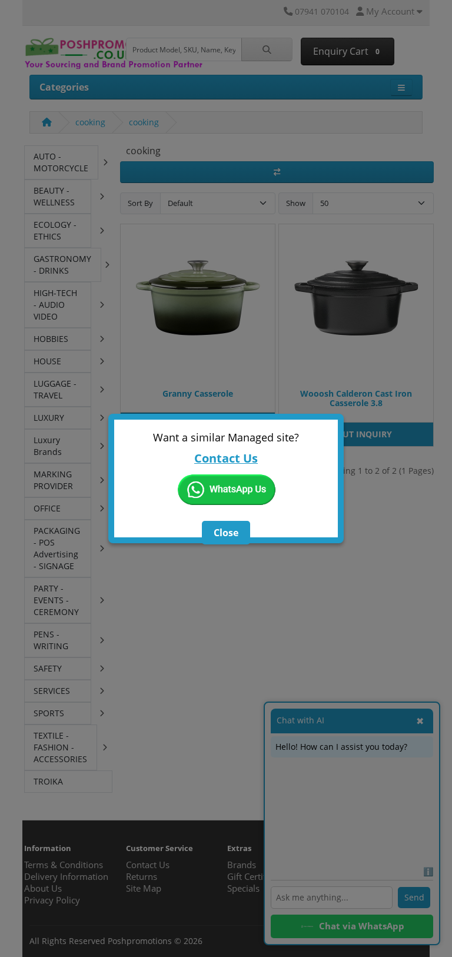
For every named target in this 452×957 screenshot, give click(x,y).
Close (226, 532)
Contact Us (226, 458)
